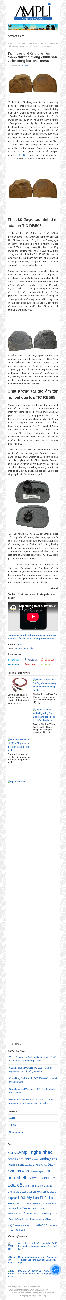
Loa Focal (26, 1191)
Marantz (40, 1220)
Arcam (35, 1159)
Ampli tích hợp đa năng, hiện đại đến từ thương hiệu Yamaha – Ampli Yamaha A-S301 (38, 1246)
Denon (36, 1164)
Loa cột (16, 1185)
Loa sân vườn (21, 648)
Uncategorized (16, 1132)
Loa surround (44, 1203)
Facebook (32, 660)
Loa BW (31, 1178)
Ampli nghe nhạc (35, 1152)
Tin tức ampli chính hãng (28, 1293)
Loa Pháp (40, 1198)
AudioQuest (48, 1159)
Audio (17, 44)
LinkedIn (14, 665)
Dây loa (43, 1165)
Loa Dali (29, 1185)
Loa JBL (46, 1192)
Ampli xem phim (20, 1159)
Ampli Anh (13, 1153)
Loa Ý (21, 1213)
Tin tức (12, 1125)
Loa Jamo (37, 1192)
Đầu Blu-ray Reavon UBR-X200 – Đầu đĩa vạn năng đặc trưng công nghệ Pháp (38, 1272)
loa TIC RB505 (20, 155)
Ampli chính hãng (39, 1296)
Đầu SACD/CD (17, 1230)
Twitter (15, 660)
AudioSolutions (16, 1164)
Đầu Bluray (53, 1225)
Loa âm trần (31, 1213)
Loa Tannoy (24, 1208)
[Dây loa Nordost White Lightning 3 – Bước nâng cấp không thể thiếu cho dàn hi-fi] (45, 715)
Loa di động (41, 1186)
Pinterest (32, 665)
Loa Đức (30, 1219)
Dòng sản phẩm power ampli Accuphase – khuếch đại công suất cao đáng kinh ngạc (38, 1260)
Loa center (45, 1178)
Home (10, 44)
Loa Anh (22, 1171)
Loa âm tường (44, 1214)
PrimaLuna (19, 1225)
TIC (31, 648)
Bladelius (28, 1165)
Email (47, 665)
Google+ (49, 660)
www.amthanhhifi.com (39, 1290)
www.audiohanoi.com (31, 1287)
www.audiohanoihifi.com (19, 1290)
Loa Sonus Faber (29, 1204)
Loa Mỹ (25, 1197)
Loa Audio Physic (37, 1172)
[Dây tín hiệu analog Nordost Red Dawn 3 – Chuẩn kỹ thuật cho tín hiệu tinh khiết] (19, 686)
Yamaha (41, 1225)
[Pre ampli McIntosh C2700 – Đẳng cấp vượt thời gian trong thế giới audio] (19, 745)
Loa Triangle (38, 1208)
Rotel (27, 1225)
